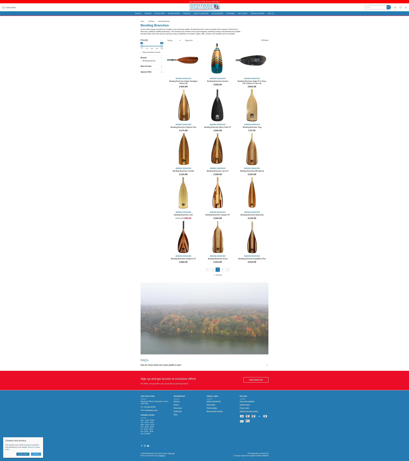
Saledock (162, 456)
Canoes (147, 13)
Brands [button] (144, 58)
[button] (400, 7)
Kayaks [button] (138, 13)
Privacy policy (244, 408)
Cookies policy (245, 405)
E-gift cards (178, 411)
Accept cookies (23, 454)
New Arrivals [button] (146, 66)
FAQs (176, 414)
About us (177, 401)
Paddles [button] (186, 13)
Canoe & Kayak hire (214, 401)
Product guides (212, 408)
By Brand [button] (230, 13)
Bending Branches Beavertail (252, 215)
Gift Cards (243, 13)
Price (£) (144, 40)
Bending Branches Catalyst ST (217, 215)
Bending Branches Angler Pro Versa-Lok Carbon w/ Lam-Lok (252, 82)
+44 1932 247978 (149, 407)
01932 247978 (11, 8)
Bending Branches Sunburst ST (183, 259)
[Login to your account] (395, 7)
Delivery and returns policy (249, 411)
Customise (36, 454)
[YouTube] (148, 446)
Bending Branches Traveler (183, 171)
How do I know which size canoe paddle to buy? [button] (161, 365)
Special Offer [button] (146, 72)
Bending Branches (164, 21)
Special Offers (257, 13)
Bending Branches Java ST (217, 171)
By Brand (151, 21)
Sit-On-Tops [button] (159, 13)
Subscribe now (256, 380)
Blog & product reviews (215, 411)
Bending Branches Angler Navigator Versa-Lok (183, 82)
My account (178, 408)
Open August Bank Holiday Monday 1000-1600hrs (204, 2)
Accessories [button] (217, 13)
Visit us (270, 13)
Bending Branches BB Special (252, 171)
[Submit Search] (389, 7)
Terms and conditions (247, 401)
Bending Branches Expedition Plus (252, 259)
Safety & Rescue (201, 13)
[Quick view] (197, 73)
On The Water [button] (174, 13)
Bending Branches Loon (183, 215)
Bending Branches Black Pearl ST (217, 127)
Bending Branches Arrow (218, 259)
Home (142, 21)
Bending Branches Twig (252, 127)
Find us (176, 405)
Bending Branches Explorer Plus (183, 127)
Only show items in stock (151, 52)
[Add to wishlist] (197, 46)
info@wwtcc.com (151, 410)
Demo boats (211, 405)
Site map (171, 453)
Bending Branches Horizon (217, 81)
